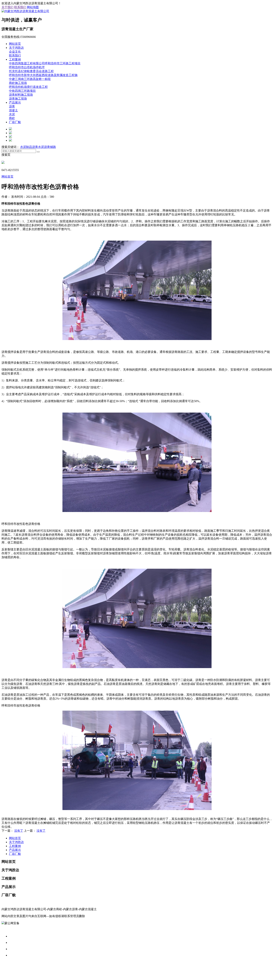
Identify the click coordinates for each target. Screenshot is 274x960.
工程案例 (15, 59)
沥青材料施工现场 (21, 94)
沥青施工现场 (18, 98)
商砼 (12, 118)
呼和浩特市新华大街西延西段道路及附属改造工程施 (43, 75)
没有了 (18, 830)
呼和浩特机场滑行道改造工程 (28, 86)
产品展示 (15, 102)
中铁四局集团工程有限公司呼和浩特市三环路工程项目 (45, 63)
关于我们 (7, 7)
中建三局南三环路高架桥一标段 (30, 79)
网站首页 (15, 43)
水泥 (12, 114)
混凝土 (13, 110)
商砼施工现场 (18, 82)
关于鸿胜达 (16, 47)
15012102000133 (29, 923)
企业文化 (15, 51)
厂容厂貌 (15, 122)
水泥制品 (26, 146)
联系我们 (20, 7)
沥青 (12, 106)
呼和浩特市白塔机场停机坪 (27, 67)
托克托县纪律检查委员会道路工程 (31, 71)
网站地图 (33, 7)
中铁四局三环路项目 (22, 90)
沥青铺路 (50, 146)
